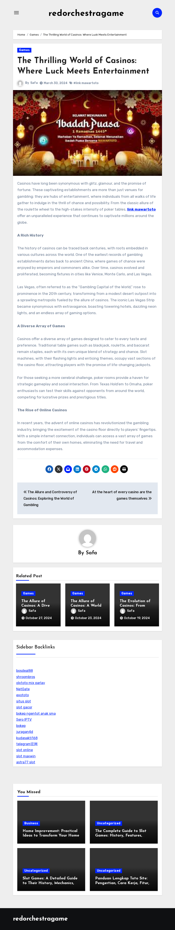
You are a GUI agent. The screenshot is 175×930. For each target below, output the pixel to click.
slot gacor (24, 707)
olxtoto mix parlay (30, 683)
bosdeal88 (24, 671)
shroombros (25, 677)
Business (31, 823)
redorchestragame (86, 13)
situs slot (23, 701)
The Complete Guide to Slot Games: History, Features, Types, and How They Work (120, 835)
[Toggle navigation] (16, 12)
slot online (24, 750)
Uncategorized (108, 823)
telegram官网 (27, 744)
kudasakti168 (27, 738)
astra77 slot (25, 762)
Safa (34, 83)
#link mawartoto (86, 83)
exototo (22, 695)
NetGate (23, 689)
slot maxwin (26, 756)
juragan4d (24, 732)
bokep (21, 726)
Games (24, 50)
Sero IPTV (24, 719)
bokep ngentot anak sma (36, 713)
